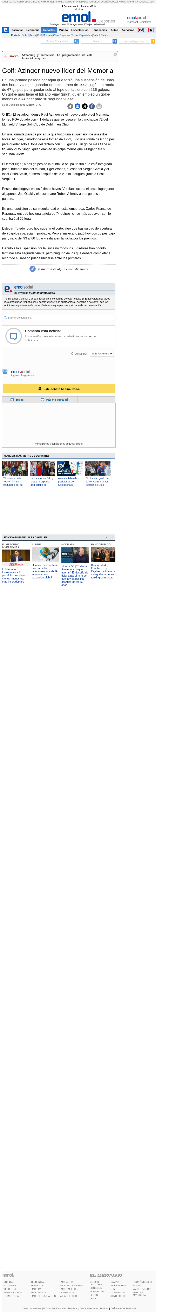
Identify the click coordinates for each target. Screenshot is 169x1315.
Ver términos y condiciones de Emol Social (59, 443)
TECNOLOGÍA (11, 1296)
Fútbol (25, 35)
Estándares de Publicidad (123, 1308)
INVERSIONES (118, 1285)
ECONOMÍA (10, 1285)
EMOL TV (36, 1289)
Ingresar (132, 22)
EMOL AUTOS (67, 1282)
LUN (112, 1289)
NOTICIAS (9, 1282)
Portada (15, 35)
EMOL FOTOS (38, 1292)
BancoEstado (100, 544)
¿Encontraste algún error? (63, 269)
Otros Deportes (61, 35)
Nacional (17, 30)
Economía (32, 30)
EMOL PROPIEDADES (71, 1285)
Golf (39, 35)
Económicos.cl (110, 2)
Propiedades (80, 2)
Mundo (63, 30)
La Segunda (142, 2)
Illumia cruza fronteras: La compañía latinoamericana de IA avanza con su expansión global (45, 571)
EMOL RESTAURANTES (43, 1296)
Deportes (49, 30)
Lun (152, 2)
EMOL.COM (96, 1288)
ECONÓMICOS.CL (142, 1282)
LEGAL (93, 1298)
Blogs (28, 2)
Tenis (33, 35)
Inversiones (57, 2)
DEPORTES (10, 1289)
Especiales (85, 35)
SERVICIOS (37, 1285)
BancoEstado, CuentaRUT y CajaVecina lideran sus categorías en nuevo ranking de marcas (104, 571)
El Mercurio (16, 2)
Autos (68, 2)
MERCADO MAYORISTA (139, 1293)
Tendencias (99, 30)
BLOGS (94, 1295)
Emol (5, 2)
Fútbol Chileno (101, 35)
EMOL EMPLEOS (68, 1289)
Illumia (37, 544)
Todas (74, 35)
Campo (45, 2)
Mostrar (79, 9)
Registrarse (144, 22)
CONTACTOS (67, 1292)
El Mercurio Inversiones (10, 546)
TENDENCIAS (38, 1282)
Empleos (94, 2)
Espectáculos (79, 30)
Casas (131, 2)
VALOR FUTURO (142, 1289)
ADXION (137, 1285)
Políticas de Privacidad (54, 1308)
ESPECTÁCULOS (13, 1292)
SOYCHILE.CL (117, 1296)
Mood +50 (67, 544)
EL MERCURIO (98, 1291)
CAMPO (114, 1282)
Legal (36, 2)
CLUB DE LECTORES (96, 1283)
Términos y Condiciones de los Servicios (88, 1308)
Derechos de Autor (32, 1308)
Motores (47, 35)
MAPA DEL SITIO (68, 1296)
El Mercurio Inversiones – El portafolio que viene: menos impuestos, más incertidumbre (14, 575)
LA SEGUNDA (117, 1292)
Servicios (128, 30)
